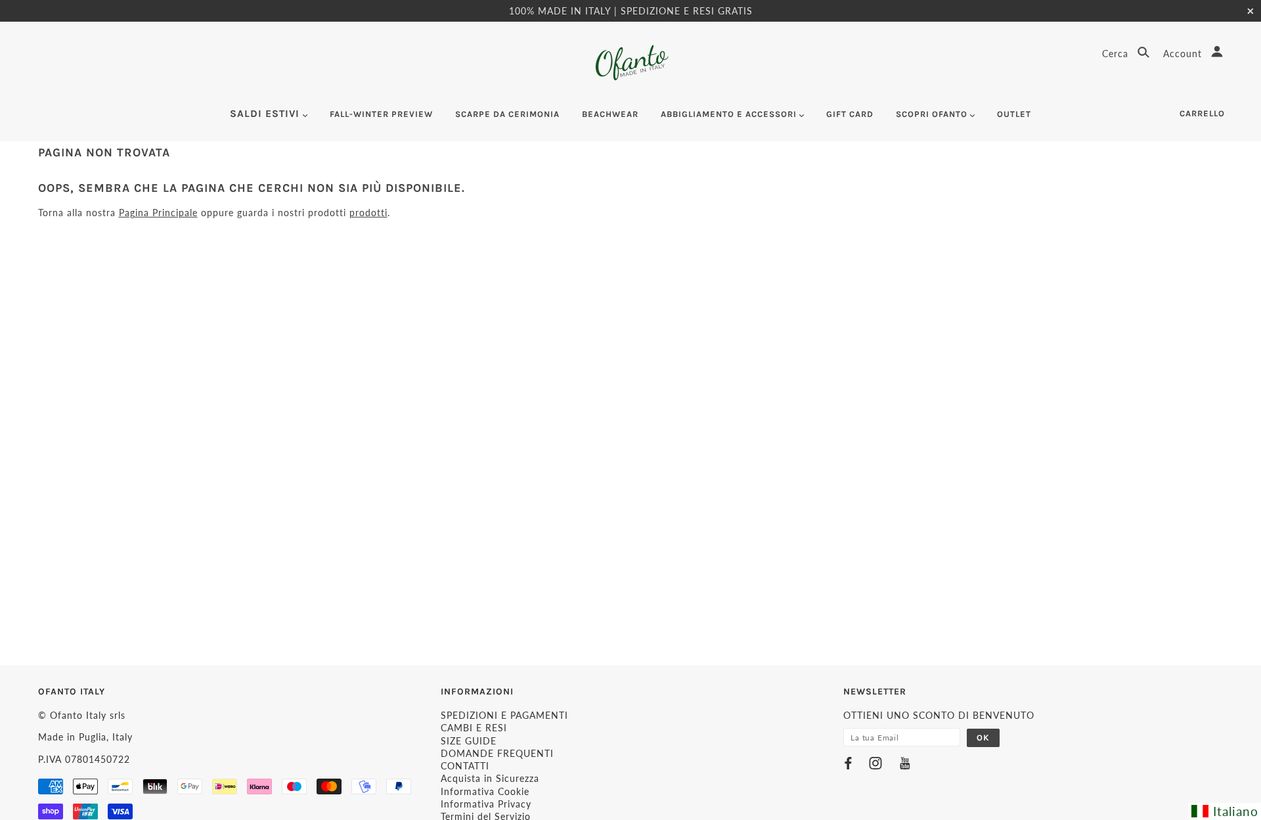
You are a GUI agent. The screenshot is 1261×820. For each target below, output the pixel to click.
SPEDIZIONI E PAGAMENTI (504, 715)
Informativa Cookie (485, 791)
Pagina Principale (158, 212)
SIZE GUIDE (469, 740)
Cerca (1117, 53)
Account (1184, 53)
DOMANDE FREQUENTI (497, 753)
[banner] (630, 62)
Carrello (1202, 113)
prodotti (368, 212)
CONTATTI (465, 765)
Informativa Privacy (486, 803)
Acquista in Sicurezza (490, 778)
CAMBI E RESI (474, 727)
